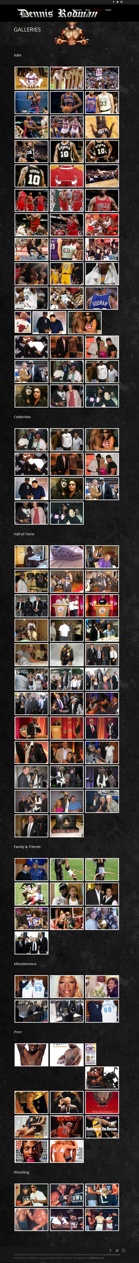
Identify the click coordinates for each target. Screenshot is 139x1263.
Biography (77, 10)
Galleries (97, 10)
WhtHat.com (97, 1257)
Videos (108, 10)
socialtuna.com (112, 1254)
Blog (88, 10)
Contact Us (77, 16)
